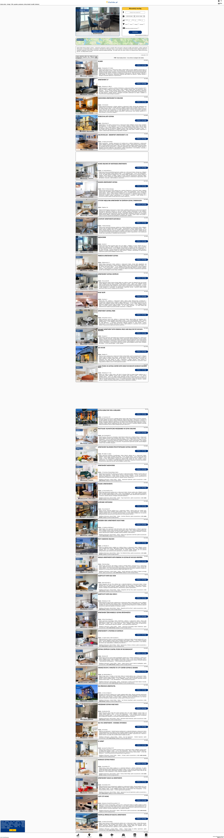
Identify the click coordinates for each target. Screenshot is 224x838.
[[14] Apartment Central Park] (87, 318)
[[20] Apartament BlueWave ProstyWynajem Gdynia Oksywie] (87, 454)
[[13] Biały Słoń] (87, 300)
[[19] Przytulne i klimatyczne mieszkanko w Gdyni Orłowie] (87, 436)
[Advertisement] (112, 395)
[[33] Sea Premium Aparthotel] (87, 693)
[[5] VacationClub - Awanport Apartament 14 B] (87, 142)
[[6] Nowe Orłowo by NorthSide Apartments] (87, 171)
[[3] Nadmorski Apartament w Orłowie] (87, 105)
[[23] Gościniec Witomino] (87, 509)
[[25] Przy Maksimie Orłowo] (87, 546)
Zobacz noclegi (141, 65)
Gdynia (78, 62)
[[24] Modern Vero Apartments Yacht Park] (87, 528)
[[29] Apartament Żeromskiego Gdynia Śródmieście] (87, 620)
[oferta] (81, 76)
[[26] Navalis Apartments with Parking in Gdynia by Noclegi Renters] (87, 564)
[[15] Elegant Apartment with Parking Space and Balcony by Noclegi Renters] (87, 336)
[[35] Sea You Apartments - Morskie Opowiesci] (87, 730)
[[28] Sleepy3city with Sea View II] (87, 601)
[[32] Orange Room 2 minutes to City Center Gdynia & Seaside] (87, 675)
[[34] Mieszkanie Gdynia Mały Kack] (87, 712)
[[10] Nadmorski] (87, 244)
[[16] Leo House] (87, 355)
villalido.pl (112, 2)
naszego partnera (117, 480)
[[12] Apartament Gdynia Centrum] (87, 281)
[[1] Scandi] (87, 68)
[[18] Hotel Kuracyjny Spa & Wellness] (87, 417)
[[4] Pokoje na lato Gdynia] (87, 124)
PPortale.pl (7, 837)
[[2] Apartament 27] (87, 87)
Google (22, 821)
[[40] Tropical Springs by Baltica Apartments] (87, 822)
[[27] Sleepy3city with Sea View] (87, 583)
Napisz (222, 837)
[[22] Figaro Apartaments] (87, 491)
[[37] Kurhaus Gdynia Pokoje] (87, 767)
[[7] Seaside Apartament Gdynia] (87, 189)
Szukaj (135, 32)
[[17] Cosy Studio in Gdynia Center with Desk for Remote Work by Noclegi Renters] (87, 373)
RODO (8, 827)
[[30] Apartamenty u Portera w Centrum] (87, 638)
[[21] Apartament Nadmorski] (87, 473)
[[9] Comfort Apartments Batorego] (87, 226)
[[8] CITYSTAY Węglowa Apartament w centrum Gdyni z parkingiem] (87, 208)
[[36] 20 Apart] (87, 748)
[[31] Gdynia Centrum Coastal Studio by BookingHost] (87, 656)
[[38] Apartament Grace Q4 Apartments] (87, 785)
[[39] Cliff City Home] (87, 804)
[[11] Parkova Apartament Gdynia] (87, 263)
